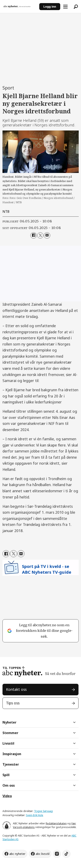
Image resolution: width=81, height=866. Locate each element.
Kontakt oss (16, 689)
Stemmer (10, 733)
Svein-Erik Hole (34, 815)
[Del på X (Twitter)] (40, 235)
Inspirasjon (11, 754)
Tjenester (10, 764)
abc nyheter (17, 854)
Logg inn (49, 6)
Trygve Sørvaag (43, 811)
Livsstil (8, 743)
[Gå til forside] (20, 6)
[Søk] (76, 6)
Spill (6, 775)
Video (7, 796)
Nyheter (9, 722)
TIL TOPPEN (11, 668)
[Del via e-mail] (47, 235)
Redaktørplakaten (56, 823)
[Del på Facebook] (33, 235)
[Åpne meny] (65, 6)
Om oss (8, 785)
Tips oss (13, 702)
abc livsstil (42, 854)
